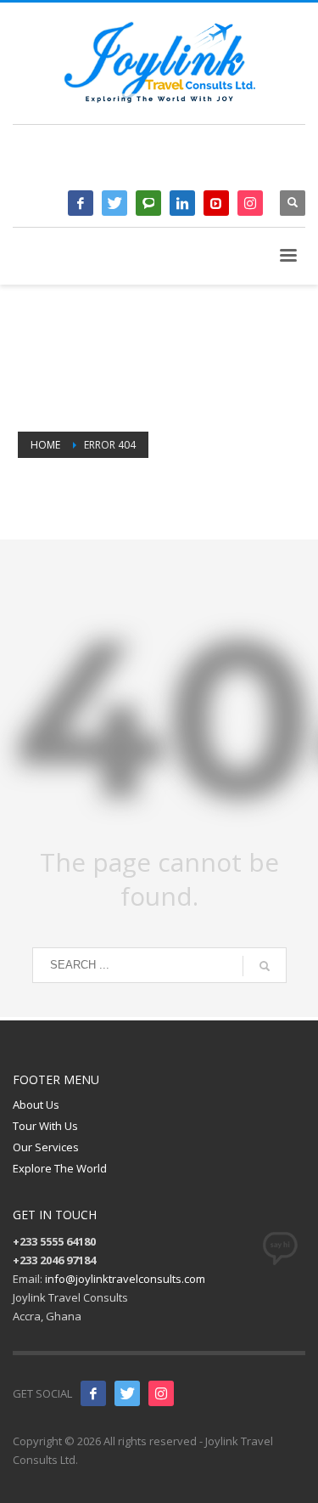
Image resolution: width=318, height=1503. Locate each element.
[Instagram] (250, 203)
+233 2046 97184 (226, 162)
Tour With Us (45, 1125)
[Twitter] (114, 203)
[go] (265, 966)
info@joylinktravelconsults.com (125, 1278)
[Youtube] (216, 203)
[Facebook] (80, 203)
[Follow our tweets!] (127, 1393)
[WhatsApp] (148, 203)
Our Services (46, 1147)
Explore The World (60, 1168)
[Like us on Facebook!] (93, 1393)
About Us (36, 1104)
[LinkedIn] (182, 203)
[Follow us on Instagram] (161, 1393)
